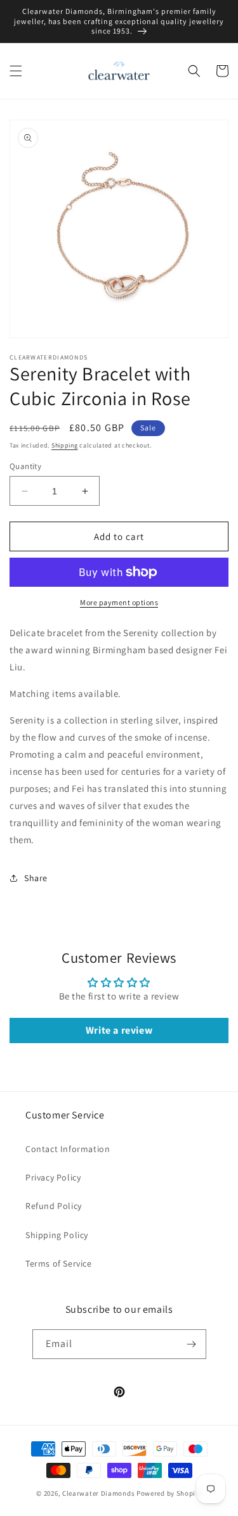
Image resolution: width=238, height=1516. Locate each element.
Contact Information (67, 1149)
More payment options (119, 602)
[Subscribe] (192, 1344)
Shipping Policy (56, 1235)
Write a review (119, 1030)
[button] (16, 71)
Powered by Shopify (169, 1493)
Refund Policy (53, 1206)
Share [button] (36, 878)
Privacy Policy (53, 1177)
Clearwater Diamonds (98, 1493)
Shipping (64, 445)
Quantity (25, 466)
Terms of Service (58, 1263)
